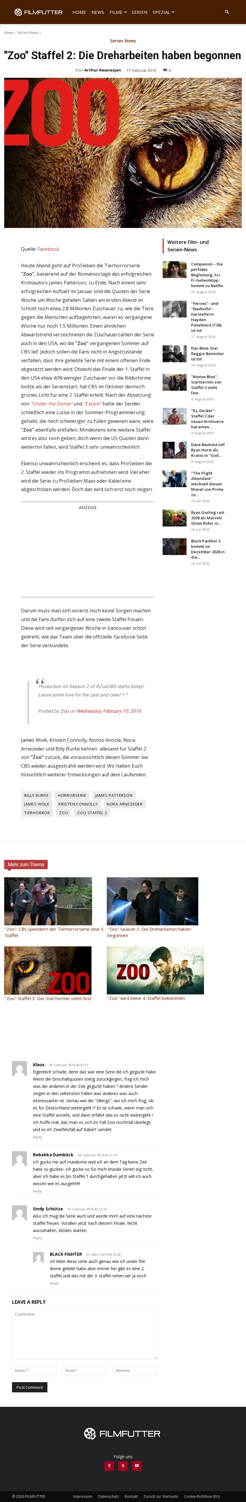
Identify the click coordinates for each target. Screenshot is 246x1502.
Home (79, 12)
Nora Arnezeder (125, 804)
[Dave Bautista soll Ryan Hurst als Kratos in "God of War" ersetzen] (175, 450)
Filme (116, 12)
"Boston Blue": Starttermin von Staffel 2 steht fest (206, 385)
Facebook (48, 249)
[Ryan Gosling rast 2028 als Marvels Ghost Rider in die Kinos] (175, 518)
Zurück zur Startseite (160, 1496)
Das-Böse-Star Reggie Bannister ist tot (207, 353)
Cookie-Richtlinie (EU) (202, 1496)
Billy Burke (36, 795)
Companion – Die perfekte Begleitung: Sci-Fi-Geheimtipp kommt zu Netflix (207, 274)
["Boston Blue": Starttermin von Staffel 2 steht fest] (175, 382)
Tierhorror (37, 812)
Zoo (64, 711)
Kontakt (131, 1496)
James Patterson (114, 795)
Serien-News (27, 32)
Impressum (82, 1496)
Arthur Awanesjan (102, 70)
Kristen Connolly (78, 804)
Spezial (161, 12)
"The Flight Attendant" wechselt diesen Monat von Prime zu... (207, 483)
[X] (123, 1466)
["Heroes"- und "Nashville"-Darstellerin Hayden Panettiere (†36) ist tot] (175, 309)
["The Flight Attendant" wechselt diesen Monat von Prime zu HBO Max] (175, 478)
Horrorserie (72, 795)
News (98, 12)
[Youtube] (137, 1466)
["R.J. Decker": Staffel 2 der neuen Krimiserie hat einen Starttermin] (175, 416)
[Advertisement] (87, 553)
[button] (227, 12)
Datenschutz (108, 1496)
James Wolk (37, 804)
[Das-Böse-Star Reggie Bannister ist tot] (175, 353)
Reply (37, 1137)
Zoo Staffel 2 (92, 812)
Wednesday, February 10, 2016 (108, 711)
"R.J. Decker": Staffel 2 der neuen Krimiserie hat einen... (207, 418)
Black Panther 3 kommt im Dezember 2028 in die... (208, 549)
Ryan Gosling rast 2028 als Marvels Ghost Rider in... (207, 518)
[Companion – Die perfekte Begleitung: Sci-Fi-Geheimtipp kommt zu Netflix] (175, 269)
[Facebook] (109, 1466)
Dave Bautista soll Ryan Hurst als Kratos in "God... (208, 450)
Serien (139, 12)
